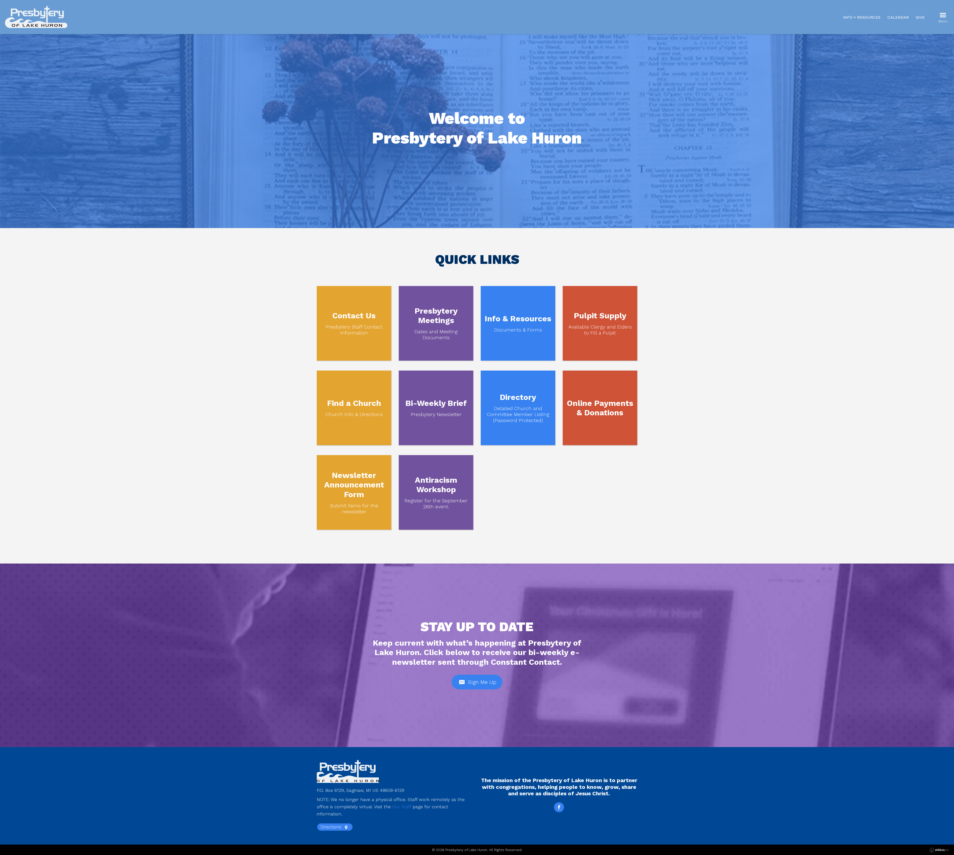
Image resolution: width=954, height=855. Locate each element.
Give (920, 17)
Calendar (898, 17)
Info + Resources (861, 17)
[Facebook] (559, 807)
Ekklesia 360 (939, 850)
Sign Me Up (481, 682)
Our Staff (401, 806)
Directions (331, 826)
